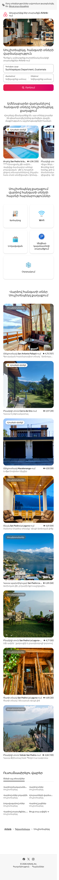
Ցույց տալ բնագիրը (19, 6)
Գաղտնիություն (21, 866)
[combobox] (28, 69)
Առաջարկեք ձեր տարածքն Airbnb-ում (28, 14)
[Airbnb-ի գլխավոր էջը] (5, 14)
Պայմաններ (38, 866)
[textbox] (15, 79)
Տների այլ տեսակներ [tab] (14, 778)
